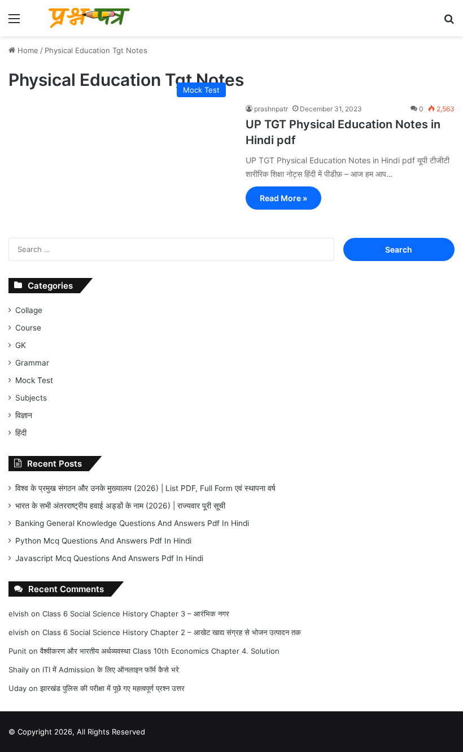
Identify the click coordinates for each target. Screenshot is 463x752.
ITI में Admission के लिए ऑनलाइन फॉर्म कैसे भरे (110, 669)
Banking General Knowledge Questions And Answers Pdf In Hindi (132, 523)
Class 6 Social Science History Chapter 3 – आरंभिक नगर (135, 613)
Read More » (283, 198)
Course (28, 327)
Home (26, 50)
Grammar (32, 362)
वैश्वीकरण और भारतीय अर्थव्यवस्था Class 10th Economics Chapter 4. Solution (159, 650)
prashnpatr (271, 109)
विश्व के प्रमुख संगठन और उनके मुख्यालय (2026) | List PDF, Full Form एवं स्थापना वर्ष (145, 488)
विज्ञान (23, 415)
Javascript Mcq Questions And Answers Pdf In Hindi (109, 558)
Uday (17, 688)
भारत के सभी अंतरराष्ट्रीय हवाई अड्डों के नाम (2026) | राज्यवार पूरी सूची (120, 505)
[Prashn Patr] (90, 18)
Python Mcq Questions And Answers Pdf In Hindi (103, 540)
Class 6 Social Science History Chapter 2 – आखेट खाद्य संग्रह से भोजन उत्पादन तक (171, 632)
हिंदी (21, 432)
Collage (28, 310)
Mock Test (34, 380)
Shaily (18, 669)
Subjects (31, 397)
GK (20, 345)
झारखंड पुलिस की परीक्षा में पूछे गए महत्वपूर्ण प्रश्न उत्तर (112, 688)
